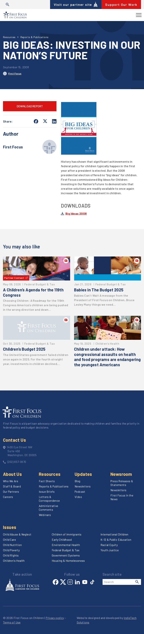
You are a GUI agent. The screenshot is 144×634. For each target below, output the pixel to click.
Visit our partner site (73, 4)
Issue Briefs (47, 491)
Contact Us (14, 440)
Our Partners (11, 491)
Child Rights (11, 555)
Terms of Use (12, 622)
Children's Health (14, 560)
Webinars (45, 515)
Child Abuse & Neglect (17, 534)
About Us (12, 474)
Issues (9, 527)
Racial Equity (109, 545)
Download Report (30, 106)
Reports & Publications (34, 37)
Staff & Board (12, 486)
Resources (9, 37)
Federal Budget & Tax (65, 550)
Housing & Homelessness (68, 560)
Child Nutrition (12, 545)
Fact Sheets (47, 481)
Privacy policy (55, 618)
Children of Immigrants (67, 534)
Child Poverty (11, 550)
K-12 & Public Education (115, 539)
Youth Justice (109, 550)
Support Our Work (121, 4)
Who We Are (10, 481)
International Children (114, 534)
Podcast (80, 491)
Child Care (9, 539)
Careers (8, 497)
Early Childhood (62, 539)
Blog (77, 481)
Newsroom (121, 474)
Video (78, 497)
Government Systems (66, 555)
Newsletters (83, 486)
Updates (83, 474)
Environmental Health (66, 545)
